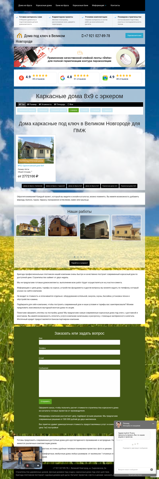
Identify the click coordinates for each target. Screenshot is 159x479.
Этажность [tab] (46, 104)
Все (71, 104)
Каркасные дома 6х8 (128, 186)
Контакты (115, 5)
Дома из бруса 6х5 (92, 186)
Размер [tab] (33, 104)
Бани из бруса (62, 5)
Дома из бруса (25, 5)
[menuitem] (25, 5)
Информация (98, 5)
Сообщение (43, 368)
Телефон (42, 348)
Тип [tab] (23, 104)
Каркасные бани (80, 5)
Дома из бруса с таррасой (55, 186)
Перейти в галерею (79, 263)
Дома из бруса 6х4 (75, 186)
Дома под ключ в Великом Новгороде (40, 39)
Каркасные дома (44, 5)
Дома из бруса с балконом (32, 186)
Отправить (45, 401)
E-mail (41, 358)
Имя (40, 338)
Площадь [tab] (60, 104)
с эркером (73, 110)
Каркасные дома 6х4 (109, 186)
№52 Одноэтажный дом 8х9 (31, 165)
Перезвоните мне (134, 35)
